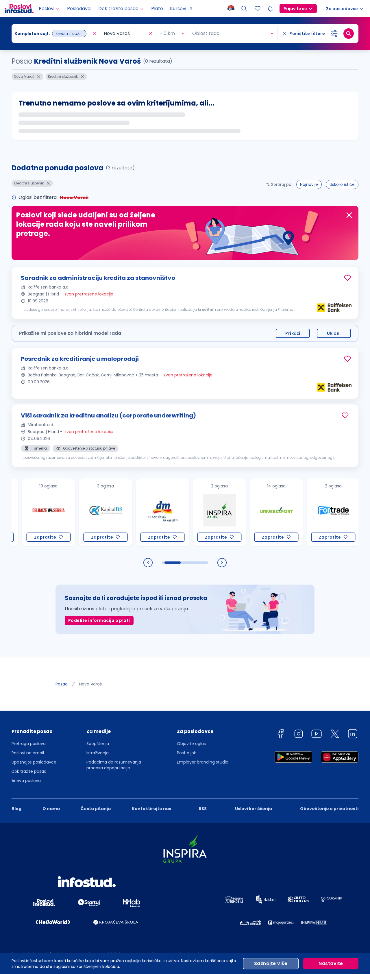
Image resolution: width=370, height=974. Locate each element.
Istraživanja (97, 753)
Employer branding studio (202, 762)
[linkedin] (352, 735)
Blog (16, 809)
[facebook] (280, 735)
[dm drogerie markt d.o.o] (147, 512)
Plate (157, 8)
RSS (203, 809)
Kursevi (178, 8)
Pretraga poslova (29, 743)
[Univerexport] (261, 512)
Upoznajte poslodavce (34, 762)
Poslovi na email (28, 753)
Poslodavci (79, 8)
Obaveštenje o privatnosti (329, 809)
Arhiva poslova (26, 780)
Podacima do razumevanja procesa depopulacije (113, 765)
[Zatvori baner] (349, 215)
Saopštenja (97, 743)
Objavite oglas (191, 743)
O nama (51, 809)
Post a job (187, 753)
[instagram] (298, 735)
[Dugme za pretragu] (348, 33)
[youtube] (316, 735)
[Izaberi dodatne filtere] (334, 33)
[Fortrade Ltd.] (318, 512)
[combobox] (53, 33)
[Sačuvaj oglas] (347, 278)
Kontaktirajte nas (151, 809)
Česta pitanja (96, 809)
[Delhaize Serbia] (33, 512)
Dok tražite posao (29, 771)
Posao (62, 684)
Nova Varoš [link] (90, 684)
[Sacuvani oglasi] (257, 8)
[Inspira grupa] (204, 512)
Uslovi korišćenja (253, 809)
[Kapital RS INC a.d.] (90, 512)
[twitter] (335, 735)
